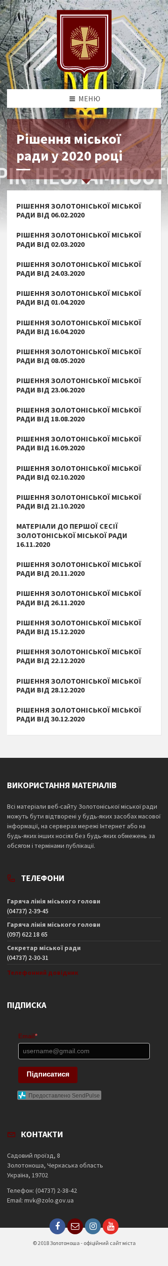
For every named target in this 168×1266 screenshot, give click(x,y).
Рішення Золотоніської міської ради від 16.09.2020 (78, 443)
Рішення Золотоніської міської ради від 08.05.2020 (78, 356)
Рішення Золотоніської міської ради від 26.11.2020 (78, 598)
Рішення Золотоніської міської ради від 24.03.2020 (78, 269)
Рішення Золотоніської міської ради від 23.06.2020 (78, 385)
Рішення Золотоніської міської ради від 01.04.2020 (78, 298)
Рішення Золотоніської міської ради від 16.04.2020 (78, 327)
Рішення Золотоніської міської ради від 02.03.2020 (78, 239)
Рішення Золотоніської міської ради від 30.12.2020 (78, 714)
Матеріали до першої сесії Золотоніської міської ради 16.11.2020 (71, 535)
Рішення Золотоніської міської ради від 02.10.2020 (78, 473)
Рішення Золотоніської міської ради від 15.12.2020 (78, 627)
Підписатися (48, 1074)
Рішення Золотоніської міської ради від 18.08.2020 (78, 414)
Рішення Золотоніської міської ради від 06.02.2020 (78, 210)
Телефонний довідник (42, 972)
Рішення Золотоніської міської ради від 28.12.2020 (78, 685)
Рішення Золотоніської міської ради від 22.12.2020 (78, 656)
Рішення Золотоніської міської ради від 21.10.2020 (78, 502)
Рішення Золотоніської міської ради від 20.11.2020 (78, 569)
